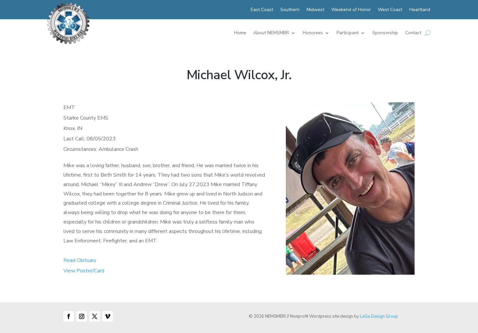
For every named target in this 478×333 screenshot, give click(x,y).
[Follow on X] (94, 316)
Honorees (313, 33)
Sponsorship (385, 33)
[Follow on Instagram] (81, 316)
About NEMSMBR (271, 33)
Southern (289, 10)
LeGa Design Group (379, 316)
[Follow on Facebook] (68, 316)
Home (240, 33)
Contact (413, 33)
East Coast (262, 10)
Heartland (419, 10)
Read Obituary (79, 260)
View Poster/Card (83, 270)
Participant (348, 33)
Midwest (315, 10)
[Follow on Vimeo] (107, 316)
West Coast (390, 10)
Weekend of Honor (351, 10)
